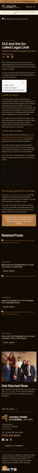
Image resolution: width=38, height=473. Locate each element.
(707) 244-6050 (29, 1)
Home (4, 11)
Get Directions (7, 429)
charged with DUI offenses (18, 195)
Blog (9, 11)
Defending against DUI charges (14, 90)
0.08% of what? (9, 85)
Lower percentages (10, 88)
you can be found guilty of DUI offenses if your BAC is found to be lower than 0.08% (18, 137)
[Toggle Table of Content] (22, 82)
